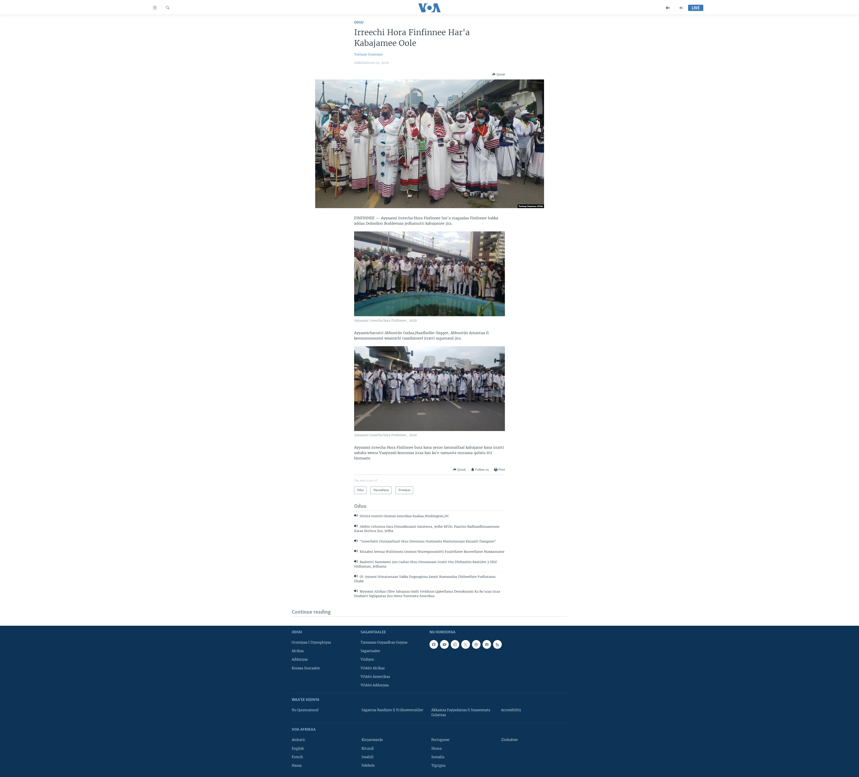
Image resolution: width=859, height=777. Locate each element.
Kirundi (367, 749)
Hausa (297, 766)
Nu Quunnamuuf (305, 710)
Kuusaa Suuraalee (306, 668)
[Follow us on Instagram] (455, 644)
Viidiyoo (367, 660)
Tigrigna (438, 766)
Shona (436, 749)
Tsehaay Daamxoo (368, 54)
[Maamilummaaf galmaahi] (487, 644)
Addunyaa (300, 660)
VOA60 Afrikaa (373, 668)
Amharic (298, 740)
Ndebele (368, 766)
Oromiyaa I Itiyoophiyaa (311, 643)
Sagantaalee (370, 651)
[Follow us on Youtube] (444, 644)
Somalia (437, 757)
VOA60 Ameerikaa (375, 677)
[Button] (498, 74)
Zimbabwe (509, 740)
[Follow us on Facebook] (434, 644)
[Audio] (681, 7)
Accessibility (511, 710)
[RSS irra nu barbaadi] (497, 644)
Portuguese (440, 740)
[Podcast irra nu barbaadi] (476, 644)
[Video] (668, 7)
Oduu (359, 22)
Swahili (367, 757)
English (298, 749)
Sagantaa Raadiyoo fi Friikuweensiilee (392, 710)
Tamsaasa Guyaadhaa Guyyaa (384, 643)
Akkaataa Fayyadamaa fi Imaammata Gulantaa (460, 712)
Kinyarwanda (372, 740)
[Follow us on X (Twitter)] (465, 644)
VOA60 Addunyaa (375, 685)
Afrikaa (298, 651)
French (297, 757)
